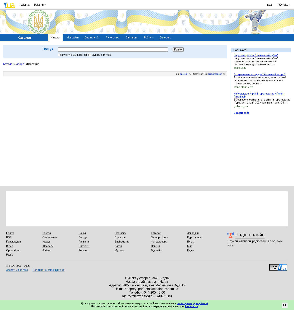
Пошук (82, 233)
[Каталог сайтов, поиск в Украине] (278, 266)
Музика (119, 250)
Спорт (20, 63)
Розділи (39, 4)
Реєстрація (283, 4)
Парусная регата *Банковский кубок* (256, 55)
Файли (46, 250)
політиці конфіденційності (192, 303)
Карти (118, 246)
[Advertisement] (261, 144)
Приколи (84, 241)
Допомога (165, 37)
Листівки (84, 246)
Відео (9, 246)
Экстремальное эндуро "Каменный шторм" (259, 74)
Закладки (193, 233)
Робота (46, 233)
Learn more (191, 306)
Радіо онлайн (250, 234)
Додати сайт (92, 37)
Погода (83, 237)
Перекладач (13, 241)
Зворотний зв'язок (17, 269)
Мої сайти (73, 37)
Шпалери (47, 246)
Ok (285, 305)
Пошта (10, 233)
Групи (190, 250)
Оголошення (49, 237)
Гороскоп (120, 237)
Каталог (55, 37)
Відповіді (156, 250)
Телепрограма (159, 237)
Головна (24, 4)
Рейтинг (148, 37)
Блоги (190, 241)
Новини (155, 246)
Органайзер (13, 250)
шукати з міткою (101, 54)
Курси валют (195, 237)
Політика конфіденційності (49, 269)
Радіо (9, 254)
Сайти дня (132, 37)
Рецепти (83, 250)
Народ (46, 241)
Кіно (189, 246)
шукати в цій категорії (74, 54)
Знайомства (122, 241)
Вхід (269, 4)
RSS (9, 237)
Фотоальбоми (159, 241)
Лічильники (112, 37)
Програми (120, 233)
